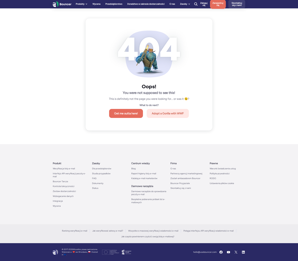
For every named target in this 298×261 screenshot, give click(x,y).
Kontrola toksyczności (63, 186)
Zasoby (183, 4)
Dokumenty (97, 183)
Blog (133, 168)
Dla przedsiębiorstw (101, 168)
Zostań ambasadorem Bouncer (185, 178)
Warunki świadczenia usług (223, 168)
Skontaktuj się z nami (180, 188)
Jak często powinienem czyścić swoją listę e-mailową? (147, 236)
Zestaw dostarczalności (64, 191)
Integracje (58, 201)
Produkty (80, 4)
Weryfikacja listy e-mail (64, 168)
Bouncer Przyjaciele (180, 183)
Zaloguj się (204, 4)
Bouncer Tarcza (60, 181)
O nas (172, 4)
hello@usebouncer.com (205, 252)
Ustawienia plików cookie (222, 183)
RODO (213, 178)
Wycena (96, 4)
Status (95, 188)
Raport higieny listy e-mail (143, 173)
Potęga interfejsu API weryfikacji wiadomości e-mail (208, 231)
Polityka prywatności (220, 173)
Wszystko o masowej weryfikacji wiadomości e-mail (153, 231)
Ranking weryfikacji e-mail (74, 231)
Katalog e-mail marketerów (144, 178)
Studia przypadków (101, 173)
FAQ (94, 178)
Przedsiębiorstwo (113, 4)
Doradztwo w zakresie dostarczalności (146, 4)
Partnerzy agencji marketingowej (186, 173)
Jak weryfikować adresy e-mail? (107, 231)
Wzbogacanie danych (63, 196)
